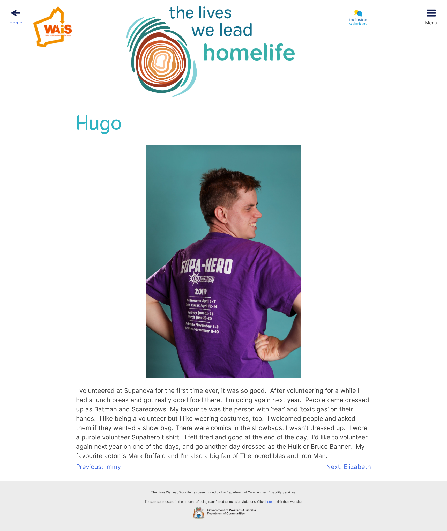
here (268, 502)
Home (15, 22)
